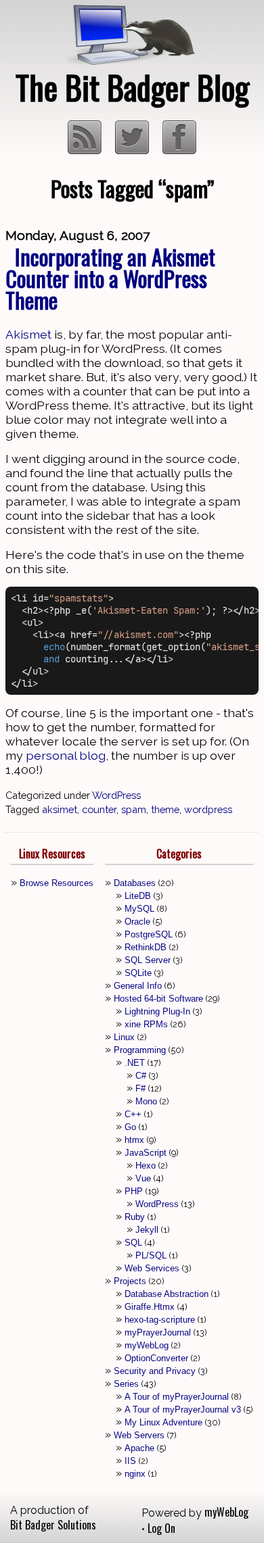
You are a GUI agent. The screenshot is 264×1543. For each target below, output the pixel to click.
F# (140, 1088)
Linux (124, 1037)
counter (99, 809)
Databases (135, 883)
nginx (135, 1474)
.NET (135, 1063)
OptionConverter (156, 1358)
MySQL (139, 909)
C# (140, 1076)
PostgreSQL (149, 934)
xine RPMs (146, 1024)
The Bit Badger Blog (132, 87)
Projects (130, 1281)
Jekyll (146, 1230)
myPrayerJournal (158, 1332)
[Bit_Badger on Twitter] (133, 149)
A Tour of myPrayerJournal (177, 1397)
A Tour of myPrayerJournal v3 (183, 1409)
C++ (133, 1114)
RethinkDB (146, 947)
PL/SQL (151, 1255)
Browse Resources (56, 883)
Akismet (28, 334)
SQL (133, 1243)
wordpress (208, 809)
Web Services (152, 1268)
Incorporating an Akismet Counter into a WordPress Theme (110, 278)
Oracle (137, 921)
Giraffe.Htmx (150, 1307)
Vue (143, 1178)
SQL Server (148, 960)
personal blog (66, 755)
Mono (146, 1101)
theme (165, 809)
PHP (134, 1191)
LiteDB (138, 896)
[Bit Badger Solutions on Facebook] (179, 149)
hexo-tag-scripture (160, 1320)
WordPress (116, 795)
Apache (139, 1448)
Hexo (145, 1165)
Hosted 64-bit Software (158, 999)
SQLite (138, 973)
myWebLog (147, 1345)
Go (130, 1127)
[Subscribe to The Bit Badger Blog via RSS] (86, 149)
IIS (130, 1461)
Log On (161, 1528)
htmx (134, 1140)
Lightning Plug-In (157, 1011)
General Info (138, 986)
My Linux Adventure (163, 1422)
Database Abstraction (166, 1294)
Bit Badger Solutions (53, 1525)
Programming (140, 1050)
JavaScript (146, 1153)
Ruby (135, 1217)
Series (126, 1384)
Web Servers (139, 1435)
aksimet (59, 809)
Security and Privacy (155, 1371)
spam (133, 809)
